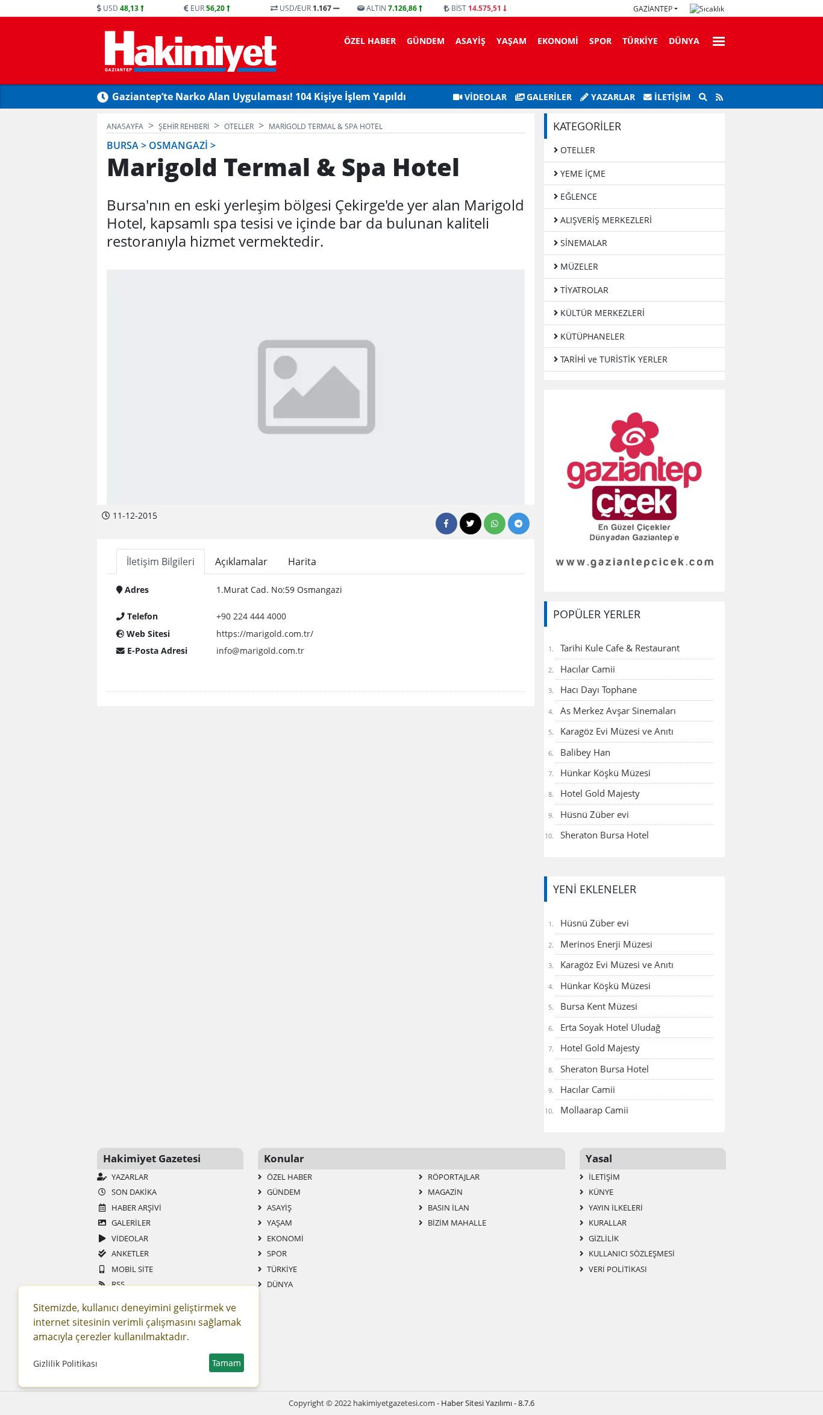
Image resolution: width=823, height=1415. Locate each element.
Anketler (129, 1253)
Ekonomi (557, 40)
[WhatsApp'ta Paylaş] (494, 523)
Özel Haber (370, 40)
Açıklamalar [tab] (241, 561)
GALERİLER (548, 97)
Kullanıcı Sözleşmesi (631, 1253)
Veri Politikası (617, 1269)
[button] (715, 39)
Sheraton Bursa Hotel (604, 835)
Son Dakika (133, 1191)
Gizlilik (603, 1238)
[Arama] (703, 97)
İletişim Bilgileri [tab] (161, 561)
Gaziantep (652, 9)
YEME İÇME (582, 173)
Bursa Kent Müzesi (598, 1006)
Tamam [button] (226, 1363)
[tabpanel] (315, 623)
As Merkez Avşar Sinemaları (618, 710)
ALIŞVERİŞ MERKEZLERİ (605, 220)
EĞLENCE (577, 196)
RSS (117, 1284)
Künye (600, 1191)
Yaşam (511, 40)
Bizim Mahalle (456, 1222)
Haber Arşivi (135, 1207)
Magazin (444, 1191)
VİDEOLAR (484, 97)
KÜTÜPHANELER (591, 336)
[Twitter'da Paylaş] (470, 523)
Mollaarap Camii (594, 1110)
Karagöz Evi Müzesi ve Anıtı (617, 731)
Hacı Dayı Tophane (598, 689)
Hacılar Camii (587, 669)
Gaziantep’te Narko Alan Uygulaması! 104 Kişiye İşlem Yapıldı (259, 96)
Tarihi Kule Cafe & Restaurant (620, 648)
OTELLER (576, 150)
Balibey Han (585, 752)
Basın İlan (447, 1207)
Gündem (426, 40)
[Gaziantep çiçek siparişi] (634, 489)
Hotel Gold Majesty (600, 793)
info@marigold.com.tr (260, 650)
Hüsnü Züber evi (594, 814)
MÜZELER (578, 266)
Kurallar (607, 1222)
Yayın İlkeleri (615, 1207)
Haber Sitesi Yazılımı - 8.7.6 (487, 1403)
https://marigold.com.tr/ (264, 633)
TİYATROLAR (583, 290)
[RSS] (719, 97)
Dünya (684, 40)
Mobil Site (131, 1269)
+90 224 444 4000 (251, 616)
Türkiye (640, 40)
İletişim (671, 97)
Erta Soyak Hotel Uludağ (610, 1027)
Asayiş (470, 40)
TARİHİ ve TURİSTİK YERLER (613, 359)
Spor (600, 40)
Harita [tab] (302, 561)
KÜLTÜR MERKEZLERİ (601, 312)
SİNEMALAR (582, 242)
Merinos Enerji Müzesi (606, 944)
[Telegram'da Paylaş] (519, 523)
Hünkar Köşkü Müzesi (605, 773)
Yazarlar (612, 97)
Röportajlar (453, 1176)
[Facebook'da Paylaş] (446, 523)
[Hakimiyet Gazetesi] (189, 51)
